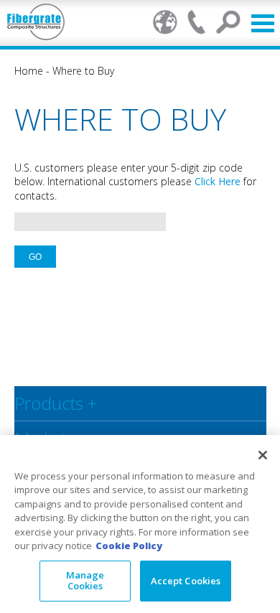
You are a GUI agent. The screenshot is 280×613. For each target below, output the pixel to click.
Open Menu (263, 23)
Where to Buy (83, 71)
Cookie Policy (128, 545)
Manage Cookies (85, 580)
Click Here (218, 181)
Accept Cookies (186, 580)
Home (28, 71)
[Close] (263, 455)
